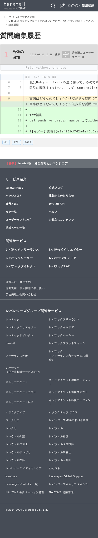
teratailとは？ (15, 187)
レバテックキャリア (62, 258)
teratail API (56, 203)
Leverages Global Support (66, 476)
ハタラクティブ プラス (63, 412)
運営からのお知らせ (61, 195)
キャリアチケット (17, 382)
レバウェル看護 (59, 436)
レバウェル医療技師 (61, 444)
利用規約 (25, 282)
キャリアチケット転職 (20, 402)
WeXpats (11, 476)
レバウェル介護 (15, 436)
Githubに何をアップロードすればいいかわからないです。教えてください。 (52, 21)
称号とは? (12, 203)
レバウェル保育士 (17, 444)
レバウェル (56, 428)
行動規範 (11, 288)
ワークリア (13, 420)
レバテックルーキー (19, 258)
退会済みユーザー (83, 52)
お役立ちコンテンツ (61, 219)
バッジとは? (13, 195)
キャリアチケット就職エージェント (70, 382)
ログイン (74, 5)
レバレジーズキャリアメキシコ (68, 484)
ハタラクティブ (15, 412)
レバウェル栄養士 (60, 452)
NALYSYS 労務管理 (61, 492)
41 (6, 142)
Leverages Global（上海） (23, 484)
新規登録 (88, 5)
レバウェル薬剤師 (60, 460)
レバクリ (11, 428)
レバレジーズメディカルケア (24, 468)
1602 (28, 142)
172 (16, 142)
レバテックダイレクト (21, 266)
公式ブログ (56, 187)
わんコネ (54, 468)
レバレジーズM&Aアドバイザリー (70, 420)
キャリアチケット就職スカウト (68, 392)
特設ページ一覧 (15, 227)
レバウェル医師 (15, 460)
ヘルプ (53, 211)
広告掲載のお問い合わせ (21, 294)
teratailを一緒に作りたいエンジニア (43, 163)
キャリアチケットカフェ (21, 392)
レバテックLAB (60, 266)
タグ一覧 (11, 211)
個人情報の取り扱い (32, 288)
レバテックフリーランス (22, 249)
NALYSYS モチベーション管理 (25, 492)
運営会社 (11, 282)
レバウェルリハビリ (18, 452)
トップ (7, 17)
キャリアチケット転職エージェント (70, 402)
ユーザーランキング (18, 219)
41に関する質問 (25, 17)
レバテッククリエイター (65, 249)
